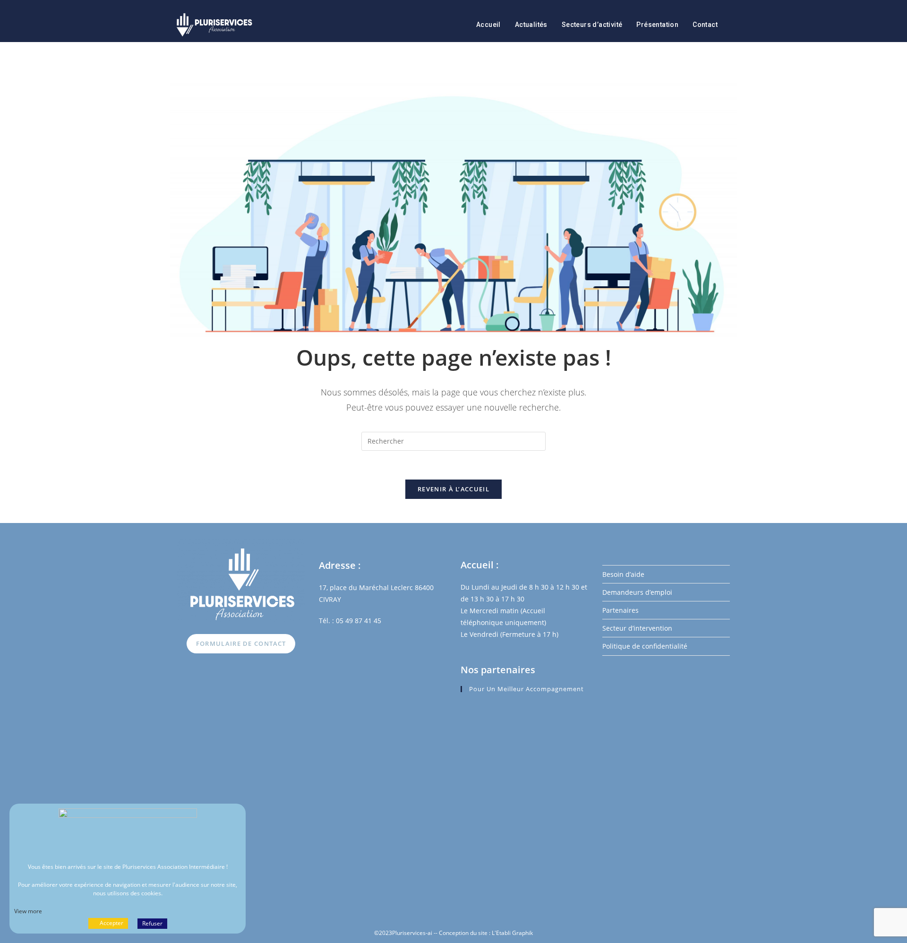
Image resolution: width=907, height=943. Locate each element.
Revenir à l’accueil (453, 489)
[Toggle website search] (734, 24)
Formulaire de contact (241, 643)
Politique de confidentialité (644, 646)
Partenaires (620, 610)
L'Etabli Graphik (512, 933)
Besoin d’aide (623, 574)
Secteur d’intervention (637, 628)
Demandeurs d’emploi (637, 592)
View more (28, 911)
